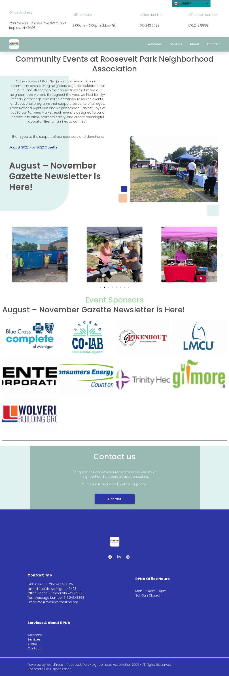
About (194, 44)
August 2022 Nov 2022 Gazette (33, 147)
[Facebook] (110, 557)
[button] (7, 255)
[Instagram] (128, 557)
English (185, 3)
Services (176, 44)
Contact (213, 44)
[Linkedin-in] (119, 557)
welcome (155, 44)
